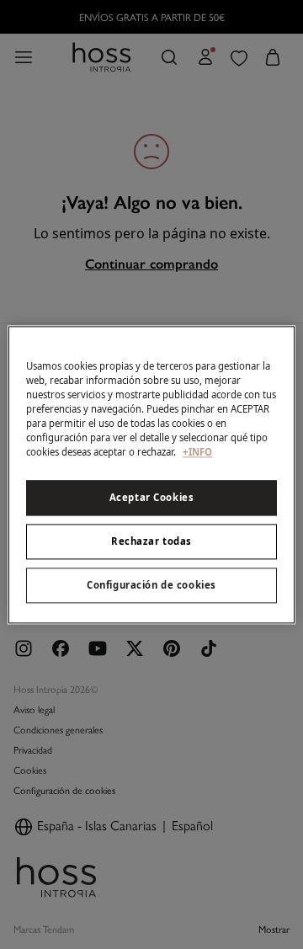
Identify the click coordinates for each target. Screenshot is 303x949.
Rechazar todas (151, 541)
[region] (151, 474)
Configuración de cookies (151, 584)
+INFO (197, 451)
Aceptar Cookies (151, 497)
